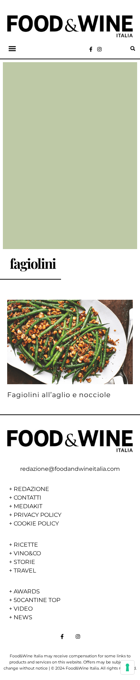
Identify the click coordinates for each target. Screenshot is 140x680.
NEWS (23, 617)
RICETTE (26, 544)
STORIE (24, 562)
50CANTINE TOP (37, 600)
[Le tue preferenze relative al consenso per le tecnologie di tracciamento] (127, 667)
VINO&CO (27, 553)
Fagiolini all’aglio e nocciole (59, 394)
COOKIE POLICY (36, 523)
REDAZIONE (31, 489)
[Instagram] (99, 49)
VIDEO (23, 608)
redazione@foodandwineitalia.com (70, 468)
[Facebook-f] (90, 49)
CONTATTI (27, 497)
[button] (12, 49)
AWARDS (27, 591)
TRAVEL (25, 570)
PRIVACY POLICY (37, 514)
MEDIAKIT (28, 506)
